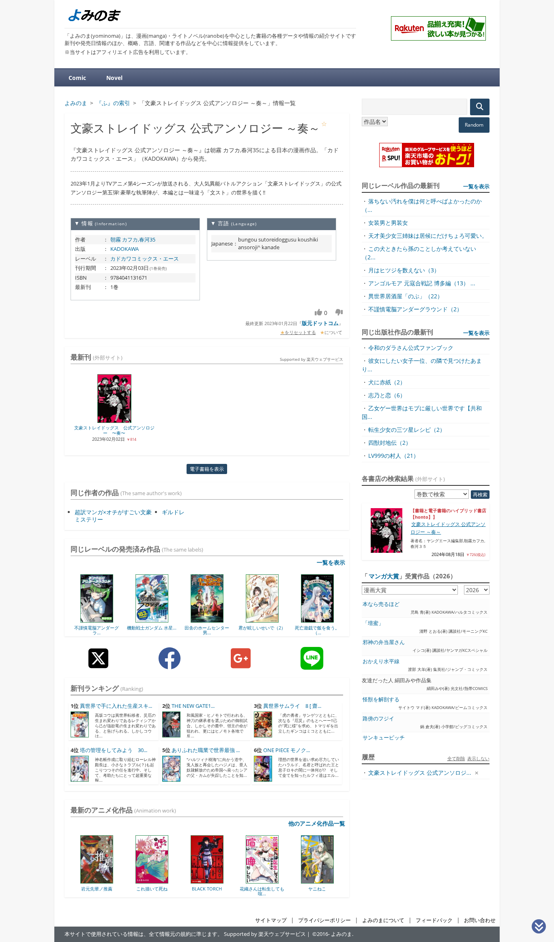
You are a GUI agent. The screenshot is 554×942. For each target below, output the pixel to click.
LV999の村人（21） (393, 455)
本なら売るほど (381, 604)
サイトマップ (271, 920)
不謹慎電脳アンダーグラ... (96, 630)
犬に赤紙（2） (387, 382)
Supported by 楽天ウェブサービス (311, 359)
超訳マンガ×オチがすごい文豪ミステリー (113, 515)
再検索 (480, 494)
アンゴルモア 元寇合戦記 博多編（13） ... (421, 283)
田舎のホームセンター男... (207, 630)
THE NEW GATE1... (193, 706)
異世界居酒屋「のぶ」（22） (405, 296)
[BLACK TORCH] (160, 881)
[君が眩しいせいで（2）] (262, 620)
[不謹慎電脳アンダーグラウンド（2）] (96, 620)
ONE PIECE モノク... (286, 750)
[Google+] (241, 664)
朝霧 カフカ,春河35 (132, 239)
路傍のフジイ (378, 718)
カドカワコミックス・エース (144, 258)
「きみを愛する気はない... (325, 891)
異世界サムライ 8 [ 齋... (292, 706)
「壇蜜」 (373, 623)
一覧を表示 (331, 562)
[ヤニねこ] (270, 881)
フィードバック (434, 920)
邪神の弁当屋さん (384, 642)
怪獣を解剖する (381, 699)
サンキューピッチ (384, 737)
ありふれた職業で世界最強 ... (206, 750)
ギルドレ (173, 512)
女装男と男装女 (388, 222)
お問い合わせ (480, 920)
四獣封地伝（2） (389, 442)
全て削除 (456, 758)
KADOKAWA (124, 248)
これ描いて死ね (105, 889)
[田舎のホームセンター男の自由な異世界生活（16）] (207, 620)
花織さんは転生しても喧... (215, 891)
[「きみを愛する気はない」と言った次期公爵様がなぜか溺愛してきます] (325, 881)
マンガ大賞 (384, 576)
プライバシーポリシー (324, 920)
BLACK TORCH (160, 889)
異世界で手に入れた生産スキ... (116, 706)
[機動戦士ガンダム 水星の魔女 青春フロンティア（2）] (151, 620)
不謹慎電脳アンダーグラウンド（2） (415, 309)
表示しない (478, 758)
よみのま (341, 934)
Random (474, 124)
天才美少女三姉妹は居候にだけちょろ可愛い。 (427, 235)
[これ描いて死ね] (105, 881)
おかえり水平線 (381, 661)
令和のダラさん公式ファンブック (410, 347)
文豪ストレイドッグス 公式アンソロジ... (419, 772)
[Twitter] (98, 664)
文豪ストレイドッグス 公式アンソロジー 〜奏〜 (114, 430)
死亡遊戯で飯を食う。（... (317, 630)
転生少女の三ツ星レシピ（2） (406, 429)
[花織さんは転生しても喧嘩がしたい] (215, 881)
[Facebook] (169, 664)
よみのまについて (383, 920)
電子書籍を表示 (207, 469)
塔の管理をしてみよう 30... (113, 750)
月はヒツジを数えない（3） (404, 270)
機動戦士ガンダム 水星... (151, 628)
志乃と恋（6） (387, 395)
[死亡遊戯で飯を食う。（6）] (317, 620)
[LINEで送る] (311, 664)
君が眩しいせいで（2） (262, 628)
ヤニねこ (270, 889)
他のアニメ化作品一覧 (316, 823)
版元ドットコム (320, 323)
